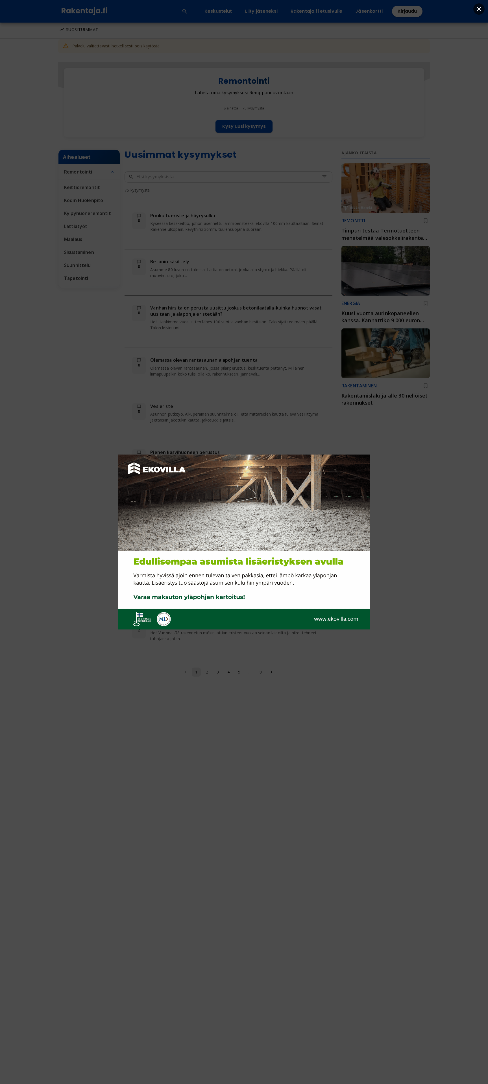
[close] (479, 9)
